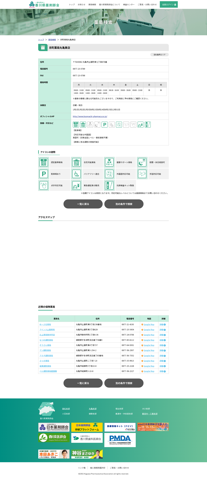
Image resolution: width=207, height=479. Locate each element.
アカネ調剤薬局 (46, 355)
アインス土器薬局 (47, 329)
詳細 (161, 324)
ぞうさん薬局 (45, 345)
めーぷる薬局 (45, 324)
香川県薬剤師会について (109, 4)
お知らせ (81, 4)
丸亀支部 (93, 408)
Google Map (149, 324)
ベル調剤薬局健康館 (48, 371)
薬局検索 (92, 4)
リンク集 (82, 467)
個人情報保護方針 (97, 467)
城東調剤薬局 (45, 365)
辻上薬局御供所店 (47, 334)
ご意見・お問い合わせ (147, 4)
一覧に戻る (83, 204)
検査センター (129, 4)
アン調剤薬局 (45, 350)
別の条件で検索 (124, 204)
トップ (72, 4)
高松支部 (66, 408)
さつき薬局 (44, 360)
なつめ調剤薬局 (46, 339)
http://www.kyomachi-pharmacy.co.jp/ (90, 116)
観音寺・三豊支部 (150, 413)
